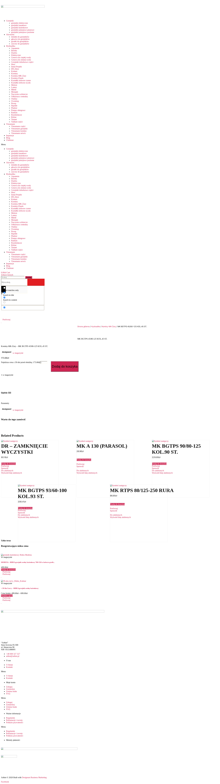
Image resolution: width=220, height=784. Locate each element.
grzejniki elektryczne (19, 23)
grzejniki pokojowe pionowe (22, 30)
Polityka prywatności (14, 722)
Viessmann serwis (18, 133)
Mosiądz (14, 92)
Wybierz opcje (7, 595)
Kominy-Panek (17, 78)
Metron (14, 85)
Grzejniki (10, 21)
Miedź (13, 90)
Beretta (14, 50)
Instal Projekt (16, 67)
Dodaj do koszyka (65, 366)
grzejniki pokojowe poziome (22, 32)
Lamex (14, 87)
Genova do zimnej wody (21, 60)
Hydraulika (10, 46)
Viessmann (10, 124)
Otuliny (14, 99)
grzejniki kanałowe (18, 25)
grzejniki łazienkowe (19, 28)
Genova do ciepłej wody (21, 57)
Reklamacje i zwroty (14, 720)
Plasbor (14, 108)
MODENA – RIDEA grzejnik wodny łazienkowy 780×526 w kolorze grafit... (28, 562)
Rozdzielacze (16, 115)
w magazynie (18, 353)
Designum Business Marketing (34, 777)
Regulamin (10, 718)
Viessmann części (18, 126)
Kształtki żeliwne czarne (21, 80)
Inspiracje (10, 135)
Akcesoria (10, 34)
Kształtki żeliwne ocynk (21, 83)
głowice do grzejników (20, 39)
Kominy (14, 73)
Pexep (13, 103)
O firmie (9, 665)
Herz (13, 64)
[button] (44, 144)
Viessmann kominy (19, 131)
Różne (13, 117)
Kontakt (9, 667)
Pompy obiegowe (18, 110)
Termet (14, 119)
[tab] (6, 392)
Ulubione (10, 140)
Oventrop (15, 101)
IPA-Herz (15, 69)
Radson (14, 112)
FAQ (8, 694)
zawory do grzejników (20, 44)
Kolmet (14, 71)
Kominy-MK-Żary (18, 76)
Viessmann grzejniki (19, 129)
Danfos (14, 53)
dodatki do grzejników (20, 37)
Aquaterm (15, 48)
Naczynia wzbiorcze (19, 94)
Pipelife (14, 106)
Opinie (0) (6, 392)
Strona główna (83, 326)
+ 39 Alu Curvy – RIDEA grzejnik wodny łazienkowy (20, 588)
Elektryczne (16, 55)
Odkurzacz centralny (19, 96)
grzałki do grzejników (20, 41)
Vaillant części (17, 122)
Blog (8, 138)
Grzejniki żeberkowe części (22, 62)
